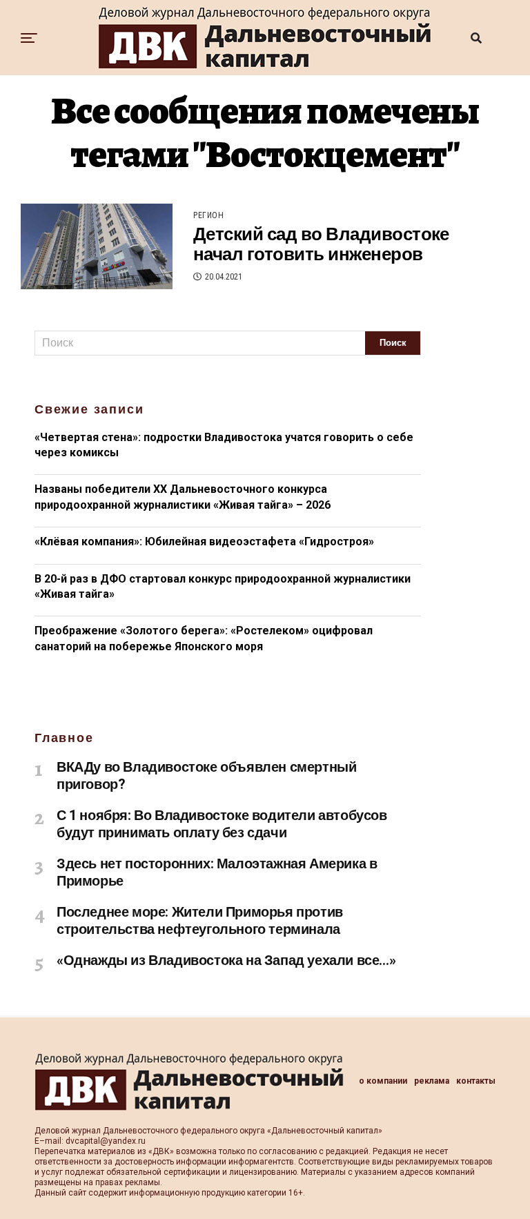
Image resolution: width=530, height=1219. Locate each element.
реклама (431, 1081)
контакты (475, 1081)
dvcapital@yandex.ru (106, 1141)
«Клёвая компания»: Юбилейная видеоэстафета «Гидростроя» (204, 541)
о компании (383, 1081)
